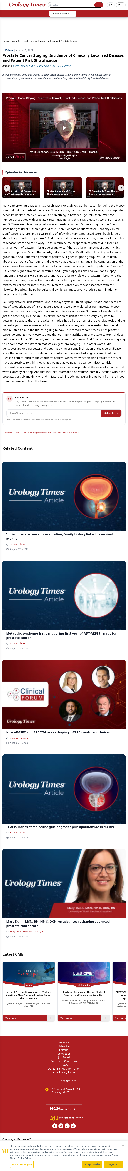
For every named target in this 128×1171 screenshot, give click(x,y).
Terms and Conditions (64, 1061)
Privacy (64, 1065)
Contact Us (64, 1053)
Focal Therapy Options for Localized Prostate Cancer (51, 432)
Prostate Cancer (12, 432)
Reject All (114, 1164)
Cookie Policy (24, 1158)
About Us (64, 1042)
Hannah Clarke (17, 544)
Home (5, 40)
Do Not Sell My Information (64, 1068)
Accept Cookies (92, 1164)
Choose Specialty (60, 13)
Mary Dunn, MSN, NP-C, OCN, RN (27, 931)
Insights (16, 40)
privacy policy (65, 419)
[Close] (123, 1146)
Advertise (64, 1046)
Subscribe (109, 413)
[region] (64, 1156)
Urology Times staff (20, 737)
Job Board (64, 1057)
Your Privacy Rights (64, 1072)
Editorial (64, 1050)
